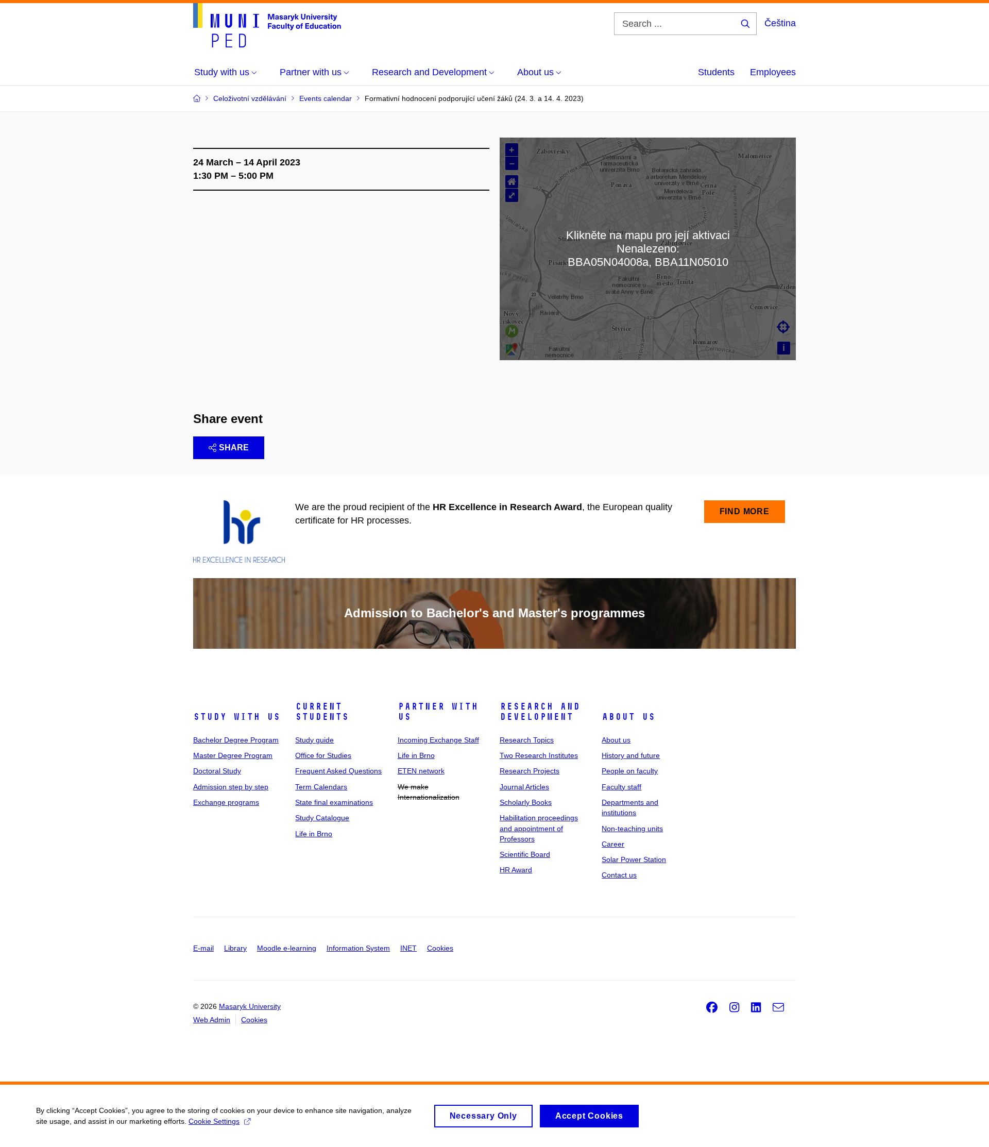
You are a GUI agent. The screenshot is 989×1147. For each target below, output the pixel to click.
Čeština (780, 23)
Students (716, 72)
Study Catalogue (322, 818)
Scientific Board (525, 854)
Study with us (236, 716)
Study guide (314, 740)
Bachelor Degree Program (236, 740)
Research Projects (529, 771)
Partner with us (438, 711)
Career (613, 844)
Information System (358, 948)
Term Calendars (321, 787)
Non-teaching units (632, 828)
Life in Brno (313, 834)
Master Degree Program (232, 755)
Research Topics (527, 740)
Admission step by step (230, 787)
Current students (322, 711)
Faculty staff (621, 787)
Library (235, 948)
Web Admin (211, 1020)
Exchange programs (226, 802)
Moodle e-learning (286, 948)
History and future (631, 755)
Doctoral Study (217, 771)
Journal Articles (524, 787)
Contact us (619, 875)
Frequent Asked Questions (338, 771)
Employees (773, 72)
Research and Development (540, 711)
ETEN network (421, 771)
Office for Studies (323, 755)
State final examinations (334, 802)
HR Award (516, 870)
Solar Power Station (634, 859)
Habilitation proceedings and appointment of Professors (539, 828)
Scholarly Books (526, 802)
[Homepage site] (267, 25)
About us (628, 716)
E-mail (203, 948)
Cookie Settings (214, 1121)
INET (408, 948)
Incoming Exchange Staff (438, 740)
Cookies (440, 948)
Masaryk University (250, 1006)
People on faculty (630, 771)
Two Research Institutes (539, 755)
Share (234, 447)
